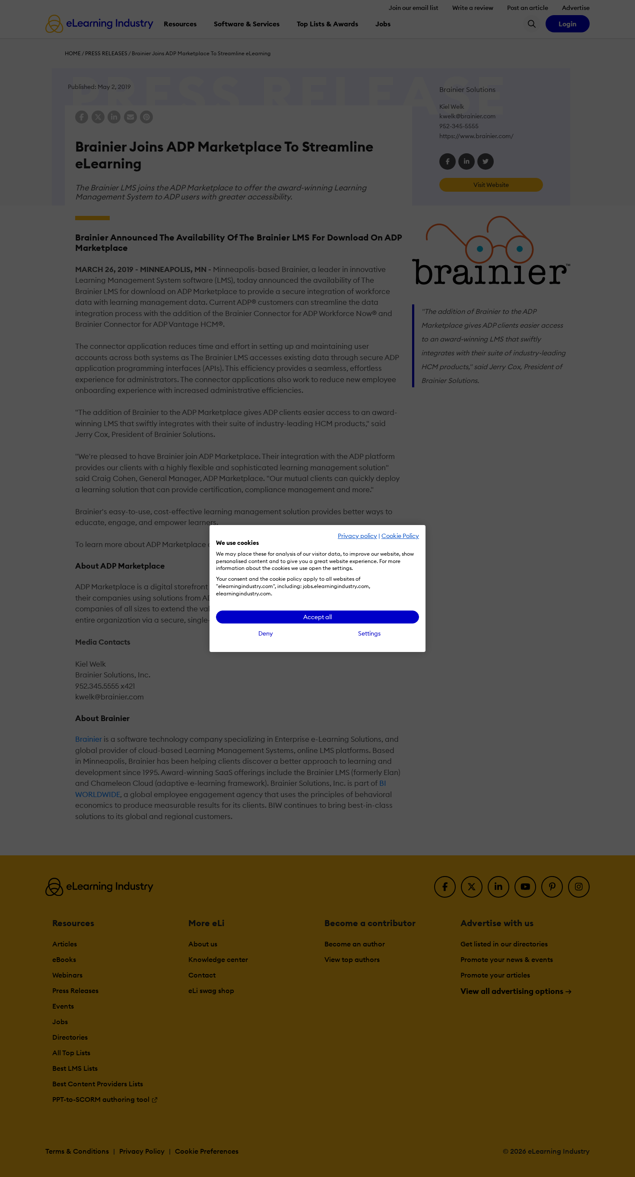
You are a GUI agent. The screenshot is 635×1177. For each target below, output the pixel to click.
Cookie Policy (400, 536)
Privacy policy (357, 536)
